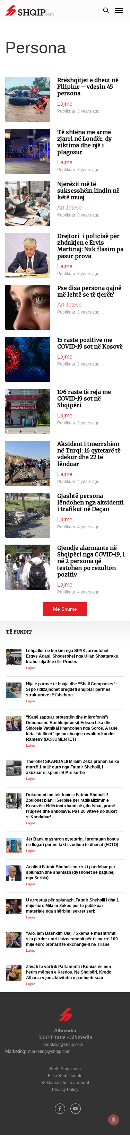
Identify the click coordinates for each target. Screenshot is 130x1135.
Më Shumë (65, 609)
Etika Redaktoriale (65, 1075)
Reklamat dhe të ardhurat (65, 1082)
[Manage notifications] (113, 1119)
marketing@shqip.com (49, 1051)
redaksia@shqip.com (63, 1044)
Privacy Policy (65, 1089)
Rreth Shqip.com (65, 1068)
